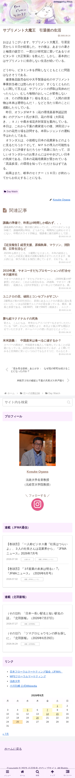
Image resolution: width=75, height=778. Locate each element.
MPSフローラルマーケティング (28, 676)
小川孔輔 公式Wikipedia (23, 685)
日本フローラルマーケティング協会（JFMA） (36, 671)
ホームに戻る (13, 748)
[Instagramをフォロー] (37, 504)
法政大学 (15, 681)
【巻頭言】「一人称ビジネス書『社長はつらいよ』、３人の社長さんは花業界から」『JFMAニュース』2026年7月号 (37, 549)
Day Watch (12, 191)
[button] (69, 402)
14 (47, 714)
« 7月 (6, 733)
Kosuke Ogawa (37, 471)
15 (57, 714)
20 (37, 718)
